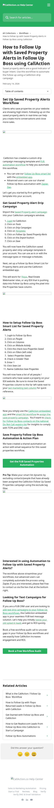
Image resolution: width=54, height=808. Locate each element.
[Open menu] (48, 5)
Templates (21, 230)
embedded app (24, 177)
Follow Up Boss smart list (37, 173)
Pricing (43, 788)
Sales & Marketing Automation (22, 788)
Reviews (26, 791)
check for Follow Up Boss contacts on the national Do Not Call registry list (27, 421)
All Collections (9, 33)
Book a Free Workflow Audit (25, 651)
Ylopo (24, 276)
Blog (35, 791)
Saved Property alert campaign (31, 211)
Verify (43, 791)
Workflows (24, 33)
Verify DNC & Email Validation (27, 794)
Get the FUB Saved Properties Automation (27, 463)
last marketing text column (22, 388)
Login (9, 220)
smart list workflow (26, 414)
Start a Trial (13, 791)
